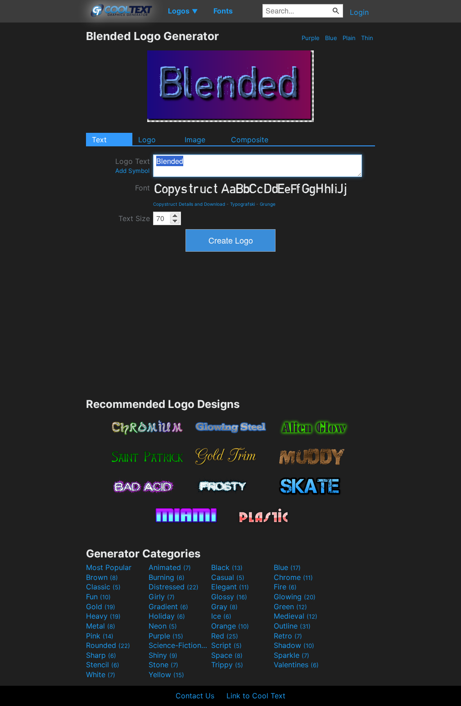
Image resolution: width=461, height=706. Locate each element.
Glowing (295, 596)
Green (290, 606)
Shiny (163, 655)
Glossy (229, 596)
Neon (163, 625)
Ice (221, 615)
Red (224, 635)
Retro (288, 635)
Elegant (230, 586)
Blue (331, 37)
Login (359, 12)
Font (142, 187)
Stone (163, 664)
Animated (170, 567)
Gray (224, 606)
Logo (147, 139)
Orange (230, 625)
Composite (249, 139)
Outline (292, 625)
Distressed (174, 586)
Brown (102, 577)
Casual (227, 577)
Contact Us (195, 695)
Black (227, 567)
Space (227, 655)
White (100, 674)
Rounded (108, 645)
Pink (99, 635)
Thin (367, 37)
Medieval (295, 615)
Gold (100, 606)
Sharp (101, 655)
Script (226, 645)
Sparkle (291, 655)
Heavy (103, 615)
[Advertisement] (43, 164)
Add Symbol (132, 170)
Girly (162, 596)
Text (99, 139)
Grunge (268, 204)
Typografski (242, 204)
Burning (167, 577)
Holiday (167, 615)
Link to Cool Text (255, 695)
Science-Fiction (179, 645)
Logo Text (132, 165)
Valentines (296, 664)
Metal (100, 625)
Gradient (168, 606)
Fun (98, 596)
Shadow (294, 645)
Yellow (166, 674)
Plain (349, 37)
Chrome (293, 577)
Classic (103, 586)
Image (195, 139)
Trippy (227, 664)
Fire (285, 586)
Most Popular (108, 567)
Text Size (134, 218)
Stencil (102, 664)
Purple (310, 37)
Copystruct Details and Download (189, 204)
